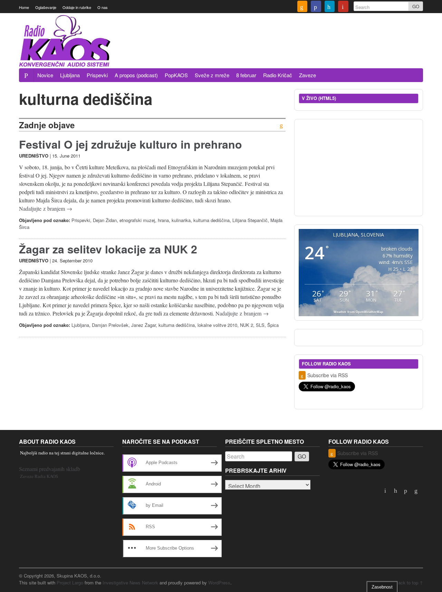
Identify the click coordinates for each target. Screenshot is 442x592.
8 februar (246, 75)
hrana (163, 220)
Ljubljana (70, 75)
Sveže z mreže (212, 75)
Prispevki (97, 75)
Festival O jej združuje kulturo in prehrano (130, 144)
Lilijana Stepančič (250, 220)
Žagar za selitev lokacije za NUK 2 (108, 249)
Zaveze (307, 75)
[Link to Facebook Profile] (316, 7)
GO (415, 6)
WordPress (219, 582)
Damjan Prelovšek (110, 325)
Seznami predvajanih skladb (49, 468)
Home (24, 7)
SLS (260, 325)
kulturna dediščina (211, 220)
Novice (45, 75)
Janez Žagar (143, 325)
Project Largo (70, 582)
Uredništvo (33, 155)
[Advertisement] (297, 49)
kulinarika (181, 220)
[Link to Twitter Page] (330, 7)
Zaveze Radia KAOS (39, 476)
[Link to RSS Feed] (302, 7)
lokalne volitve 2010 (217, 325)
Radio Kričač (277, 75)
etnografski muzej (137, 220)
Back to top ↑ (409, 582)
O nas (102, 7)
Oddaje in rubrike (77, 7)
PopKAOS (176, 75)
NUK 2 (246, 325)
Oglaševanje (45, 7)
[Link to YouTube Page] (343, 7)
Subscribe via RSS (327, 375)
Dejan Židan (105, 220)
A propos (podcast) (136, 75)
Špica (273, 325)
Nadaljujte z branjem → (45, 208)
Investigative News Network (130, 582)
